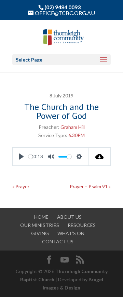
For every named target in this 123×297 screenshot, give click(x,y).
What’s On (70, 233)
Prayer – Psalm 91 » (90, 186)
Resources (82, 225)
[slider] (30, 156)
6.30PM (76, 135)
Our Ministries (39, 225)
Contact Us (57, 241)
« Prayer (20, 186)
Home (41, 217)
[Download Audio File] (99, 156)
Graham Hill (72, 127)
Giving (40, 233)
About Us (69, 217)
